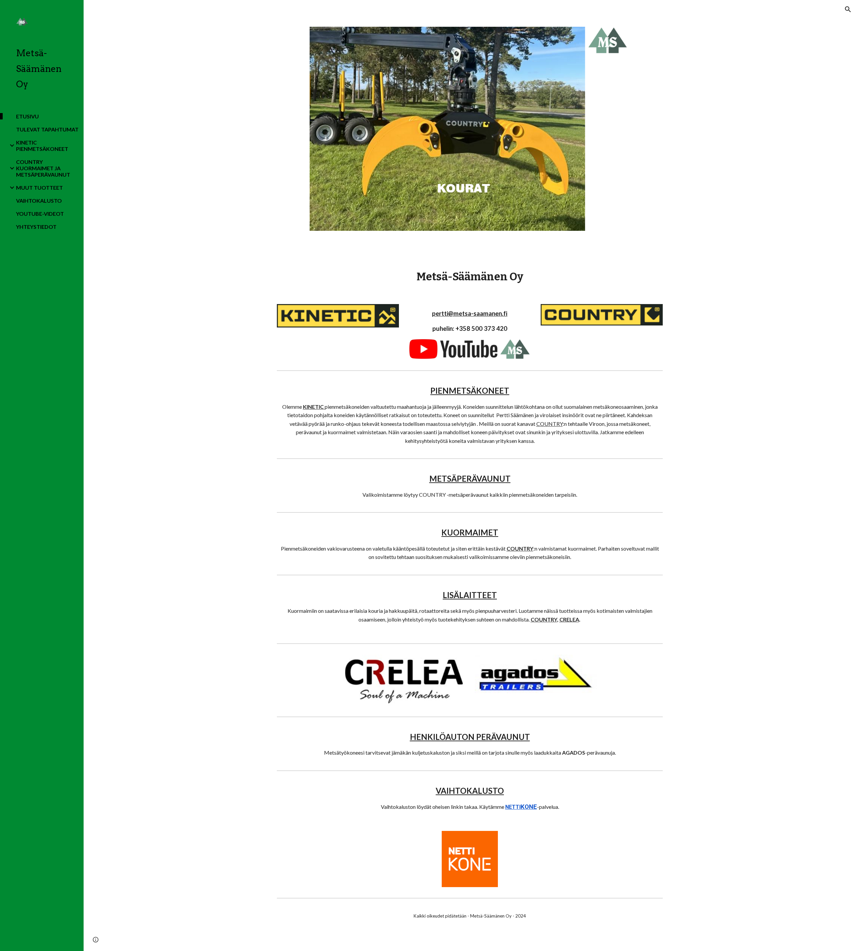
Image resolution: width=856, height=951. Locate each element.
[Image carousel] (470, 129)
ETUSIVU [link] (27, 116)
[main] (470, 277)
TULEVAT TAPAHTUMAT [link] (47, 129)
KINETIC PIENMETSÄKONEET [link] (42, 145)
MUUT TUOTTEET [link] (39, 187)
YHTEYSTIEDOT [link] (36, 226)
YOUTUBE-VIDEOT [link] (40, 213)
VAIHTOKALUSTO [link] (39, 200)
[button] (848, 9)
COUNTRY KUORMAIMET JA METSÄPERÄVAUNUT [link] (43, 168)
